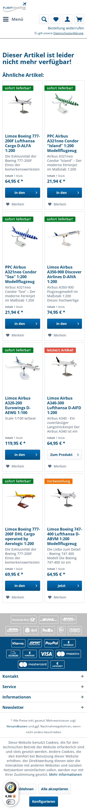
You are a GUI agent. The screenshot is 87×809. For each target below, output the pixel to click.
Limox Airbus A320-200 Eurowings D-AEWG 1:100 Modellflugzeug (20, 405)
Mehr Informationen (65, 774)
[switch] (10, 802)
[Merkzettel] (55, 19)
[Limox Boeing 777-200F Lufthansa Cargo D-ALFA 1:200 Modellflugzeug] (22, 104)
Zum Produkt (61, 454)
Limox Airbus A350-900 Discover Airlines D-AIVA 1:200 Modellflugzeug (64, 274)
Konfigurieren (43, 801)
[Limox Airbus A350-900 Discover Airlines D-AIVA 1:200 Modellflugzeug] (64, 235)
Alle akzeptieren (54, 789)
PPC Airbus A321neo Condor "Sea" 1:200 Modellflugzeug (20, 274)
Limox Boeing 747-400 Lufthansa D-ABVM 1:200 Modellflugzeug (64, 536)
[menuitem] (13, 19)
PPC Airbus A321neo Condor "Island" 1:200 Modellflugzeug (63, 143)
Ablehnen (26, 789)
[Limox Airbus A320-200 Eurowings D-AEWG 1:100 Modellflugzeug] (22, 366)
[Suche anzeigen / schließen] (44, 19)
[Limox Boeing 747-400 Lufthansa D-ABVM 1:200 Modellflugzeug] (64, 498)
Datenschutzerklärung (68, 33)
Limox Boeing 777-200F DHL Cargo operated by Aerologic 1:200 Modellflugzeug (22, 536)
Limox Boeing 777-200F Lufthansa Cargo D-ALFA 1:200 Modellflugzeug (22, 143)
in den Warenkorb (19, 194)
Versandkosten (17, 726)
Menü (17, 19)
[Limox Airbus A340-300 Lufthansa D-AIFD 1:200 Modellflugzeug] (64, 366)
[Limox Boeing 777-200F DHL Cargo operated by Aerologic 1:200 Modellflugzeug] (22, 498)
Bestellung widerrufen (66, 28)
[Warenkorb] (79, 19)
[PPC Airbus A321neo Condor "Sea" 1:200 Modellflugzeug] (22, 235)
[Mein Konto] (67, 19)
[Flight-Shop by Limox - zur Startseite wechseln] (14, 7)
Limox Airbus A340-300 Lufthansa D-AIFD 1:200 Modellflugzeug (64, 405)
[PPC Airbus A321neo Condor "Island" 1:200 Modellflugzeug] (64, 104)
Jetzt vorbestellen (61, 587)
